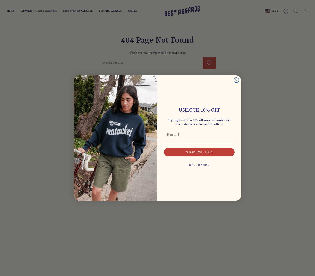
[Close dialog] (236, 80)
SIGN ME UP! (199, 152)
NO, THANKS (199, 165)
